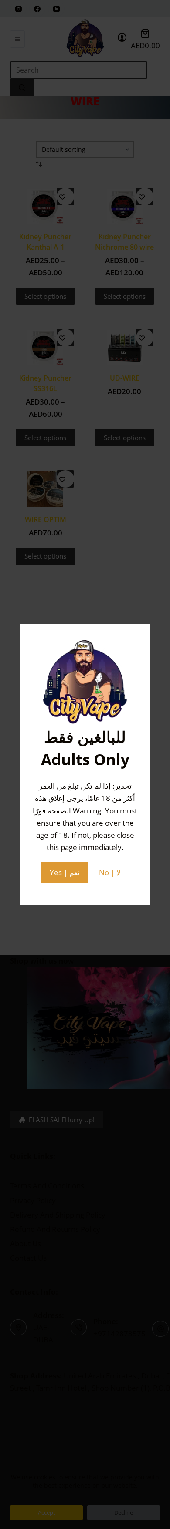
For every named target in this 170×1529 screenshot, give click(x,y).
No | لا (110, 872)
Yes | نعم (65, 872)
